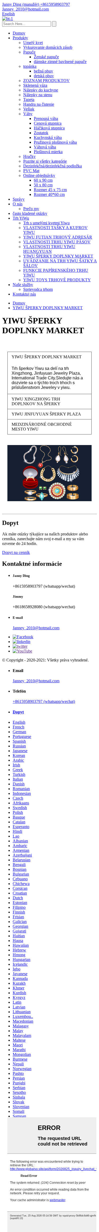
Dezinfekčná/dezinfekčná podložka (52, 166)
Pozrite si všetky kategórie (45, 161)
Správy (19, 199)
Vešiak (28, 109)
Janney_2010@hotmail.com (36, 628)
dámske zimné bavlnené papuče (60, 61)
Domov (19, 33)
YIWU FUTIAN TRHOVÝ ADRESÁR (57, 237)
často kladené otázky (30, 213)
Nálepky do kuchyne (40, 90)
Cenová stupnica (48, 123)
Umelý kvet (33, 42)
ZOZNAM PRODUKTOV (46, 80)
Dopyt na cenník (16, 552)
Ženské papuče (46, 57)
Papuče (29, 52)
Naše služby (23, 284)
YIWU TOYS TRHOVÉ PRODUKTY (57, 280)
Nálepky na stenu (37, 95)
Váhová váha (45, 147)
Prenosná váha (46, 118)
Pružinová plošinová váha (55, 142)
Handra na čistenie (38, 104)
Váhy (27, 114)
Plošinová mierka (48, 151)
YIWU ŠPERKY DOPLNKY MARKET (58, 256)
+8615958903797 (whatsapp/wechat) (44, 701)
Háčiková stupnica (49, 128)
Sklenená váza (35, 85)
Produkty (20, 38)
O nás (17, 204)
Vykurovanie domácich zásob (47, 47)
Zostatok (41, 133)
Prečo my (31, 208)
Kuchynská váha (48, 137)
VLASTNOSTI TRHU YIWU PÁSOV (57, 242)
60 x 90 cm (43, 180)
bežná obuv (43, 71)
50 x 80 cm (43, 185)
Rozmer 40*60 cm (49, 194)
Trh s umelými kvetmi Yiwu (46, 223)
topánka (29, 66)
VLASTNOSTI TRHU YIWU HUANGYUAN (49, 249)
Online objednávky (39, 175)
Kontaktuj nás (24, 294)
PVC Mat (31, 170)
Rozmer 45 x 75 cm (50, 189)
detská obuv (44, 76)
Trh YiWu (21, 218)
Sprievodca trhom (38, 289)
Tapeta (28, 99)
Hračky (29, 156)
